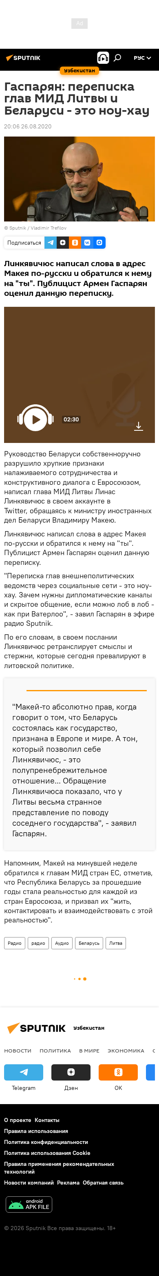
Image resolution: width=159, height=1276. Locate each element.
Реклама (68, 1182)
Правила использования (36, 1131)
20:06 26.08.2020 (28, 126)
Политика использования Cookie (47, 1153)
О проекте (17, 1120)
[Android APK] (29, 1205)
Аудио (62, 943)
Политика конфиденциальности (46, 1142)
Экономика (126, 1050)
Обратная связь (103, 1182)
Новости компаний (29, 1182)
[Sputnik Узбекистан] (24, 61)
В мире (89, 1050)
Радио (15, 943)
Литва (115, 943)
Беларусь (89, 943)
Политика (55, 1050)
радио (38, 943)
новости (17, 1050)
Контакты (47, 1120)
